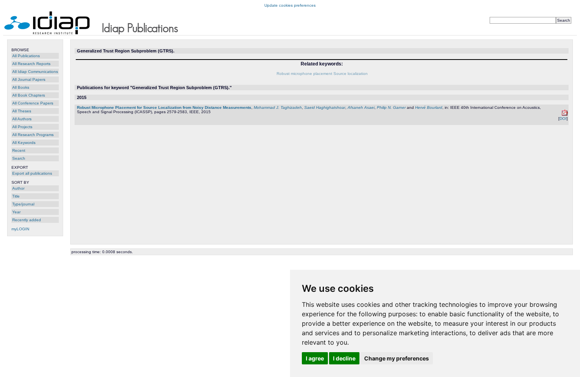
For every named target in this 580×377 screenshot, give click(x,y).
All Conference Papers (32, 103)
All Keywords (24, 142)
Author (18, 188)
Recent (18, 150)
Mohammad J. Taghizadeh (278, 107)
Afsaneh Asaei (361, 107)
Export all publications (32, 173)
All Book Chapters (28, 95)
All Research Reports (31, 64)
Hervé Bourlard (428, 107)
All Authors (22, 119)
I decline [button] (344, 358)
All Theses (21, 111)
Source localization (350, 73)
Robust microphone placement (304, 73)
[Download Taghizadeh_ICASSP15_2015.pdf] (565, 114)
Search (18, 158)
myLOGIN (20, 229)
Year (16, 212)
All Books (20, 87)
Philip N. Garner (391, 107)
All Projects (22, 127)
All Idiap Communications (35, 71)
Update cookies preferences (290, 5)
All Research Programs (33, 135)
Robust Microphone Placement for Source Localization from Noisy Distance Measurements (164, 107)
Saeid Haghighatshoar (324, 107)
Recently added (26, 220)
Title (16, 196)
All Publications (26, 56)
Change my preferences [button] (396, 358)
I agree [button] (315, 358)
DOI (563, 118)
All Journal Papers (28, 79)
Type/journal (23, 204)
